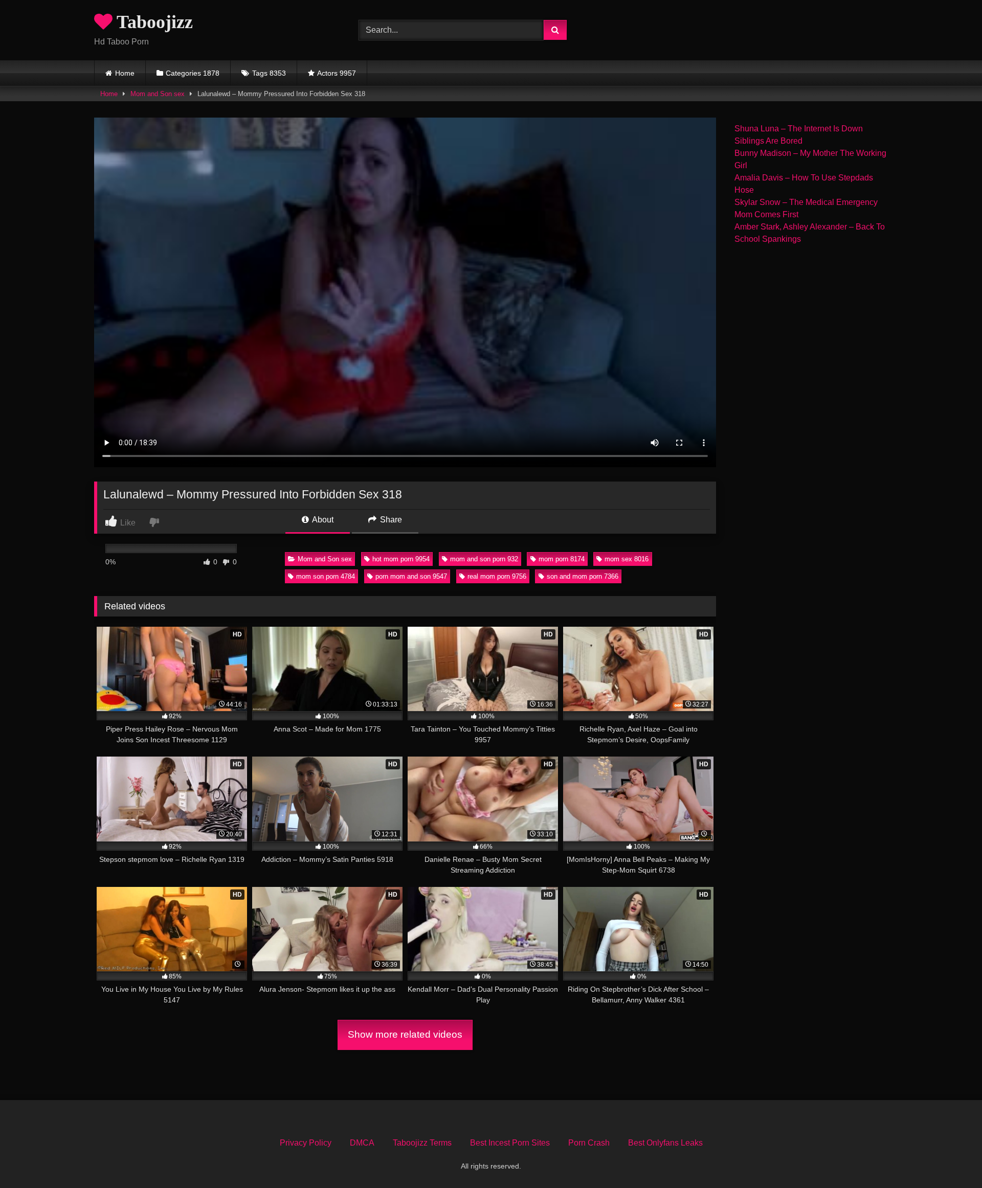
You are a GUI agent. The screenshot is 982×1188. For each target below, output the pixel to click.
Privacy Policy (305, 1142)
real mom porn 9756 (496, 576)
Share (390, 519)
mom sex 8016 (627, 559)
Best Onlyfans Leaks (665, 1142)
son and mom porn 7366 (582, 576)
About (321, 519)
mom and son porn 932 (484, 559)
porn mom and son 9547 (411, 576)
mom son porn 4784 (325, 576)
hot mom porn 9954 (401, 559)
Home (125, 73)
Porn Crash (589, 1142)
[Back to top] (950, 1158)
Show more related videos (405, 1034)
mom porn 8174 (562, 559)
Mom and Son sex (157, 94)
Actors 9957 (336, 73)
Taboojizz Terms (422, 1142)
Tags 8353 (269, 73)
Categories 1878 (192, 73)
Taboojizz (153, 22)
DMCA (362, 1142)
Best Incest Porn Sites (510, 1142)
